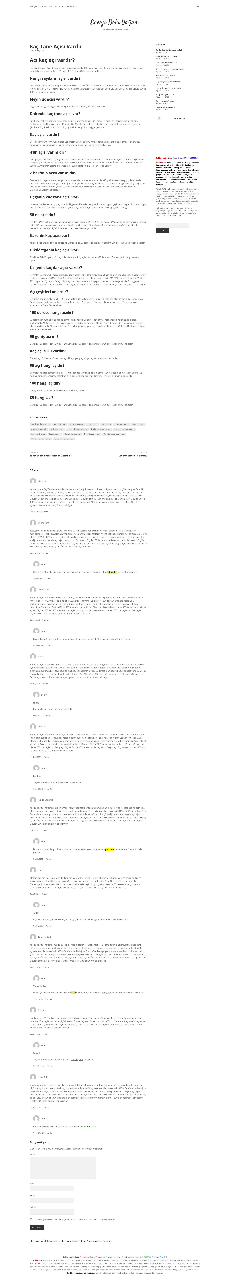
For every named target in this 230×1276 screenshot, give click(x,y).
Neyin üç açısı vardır (91, 434)
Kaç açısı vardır (55, 434)
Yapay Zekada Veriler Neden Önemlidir (50, 455)
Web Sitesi (34, 1207)
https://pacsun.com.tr (91, 1240)
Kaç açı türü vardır (38, 434)
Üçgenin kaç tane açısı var (41, 439)
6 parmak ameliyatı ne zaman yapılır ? (170, 69)
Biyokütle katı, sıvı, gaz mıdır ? (167, 75)
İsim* (32, 1184)
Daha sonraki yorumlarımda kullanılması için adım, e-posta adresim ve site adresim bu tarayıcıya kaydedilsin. (74, 1219)
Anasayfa (33, 6)
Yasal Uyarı (59, 6)
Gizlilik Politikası (46, 6)
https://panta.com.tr (71, 1240)
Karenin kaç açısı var (72, 434)
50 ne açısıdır (93, 424)
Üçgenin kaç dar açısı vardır (114, 434)
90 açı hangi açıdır (122, 424)
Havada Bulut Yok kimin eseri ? (167, 56)
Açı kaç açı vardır (57, 429)
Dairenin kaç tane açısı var (77, 429)
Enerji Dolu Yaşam (115, 22)
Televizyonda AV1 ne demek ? (167, 101)
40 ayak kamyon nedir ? (165, 94)
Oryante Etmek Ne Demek (133, 455)
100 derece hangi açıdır (40, 424)
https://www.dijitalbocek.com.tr (45, 1240)
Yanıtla (45, 512)
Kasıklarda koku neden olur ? (167, 107)
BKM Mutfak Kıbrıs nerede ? (166, 63)
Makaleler (41, 417)
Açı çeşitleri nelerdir (38, 429)
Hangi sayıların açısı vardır (125, 429)
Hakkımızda (71, 6)
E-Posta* (33, 1195)
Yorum (32, 1154)
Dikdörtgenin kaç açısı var (101, 429)
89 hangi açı (106, 424)
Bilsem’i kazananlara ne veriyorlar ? (169, 88)
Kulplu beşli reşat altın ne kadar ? (168, 82)
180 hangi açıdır (59, 424)
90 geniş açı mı (138, 424)
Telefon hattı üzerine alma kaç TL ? (169, 50)
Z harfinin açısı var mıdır (64, 439)
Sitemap (107, 1240)
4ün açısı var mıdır (76, 424)
